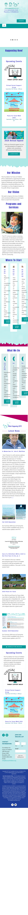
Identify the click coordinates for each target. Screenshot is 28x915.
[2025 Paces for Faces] (14, 581)
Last (22, 745)
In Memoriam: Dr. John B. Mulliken (13, 451)
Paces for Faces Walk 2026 (14, 117)
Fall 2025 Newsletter (9, 522)
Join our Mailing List (20, 756)
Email (17, 748)
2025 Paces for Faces (9, 591)
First (16, 745)
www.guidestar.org (13, 797)
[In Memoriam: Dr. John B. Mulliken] (14, 441)
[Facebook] (3, 735)
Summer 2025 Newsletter (10, 631)
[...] (12, 497)
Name (17, 741)
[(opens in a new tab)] (14, 93)
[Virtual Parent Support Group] (14, 65)
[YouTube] (7, 735)
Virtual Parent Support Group (14, 86)
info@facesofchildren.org (9, 760)
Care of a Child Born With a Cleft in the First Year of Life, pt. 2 (13, 555)
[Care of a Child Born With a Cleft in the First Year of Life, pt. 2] (14, 544)
